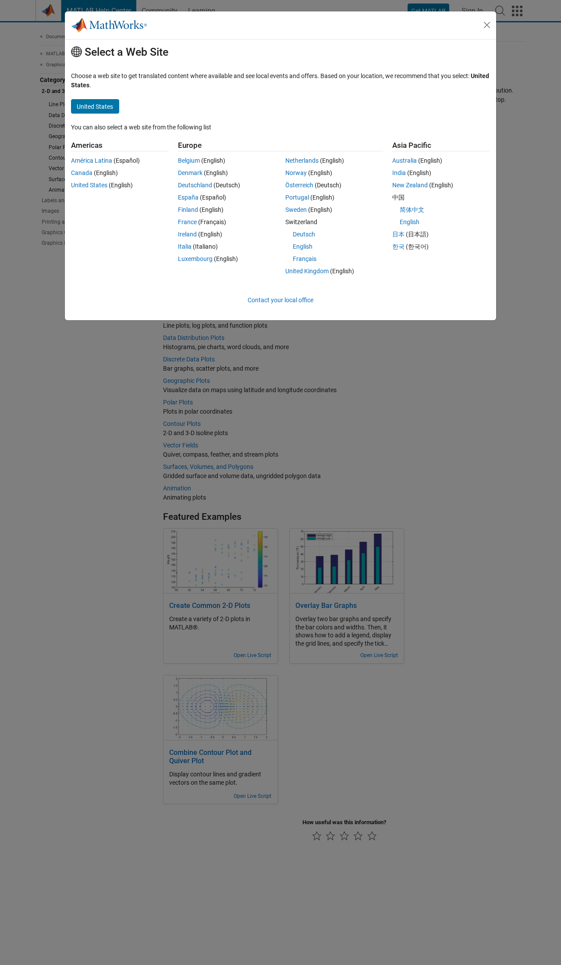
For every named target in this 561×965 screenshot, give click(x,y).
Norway (296, 172)
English (302, 246)
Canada (81, 172)
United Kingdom (307, 271)
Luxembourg (195, 258)
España (188, 197)
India (399, 172)
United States (89, 185)
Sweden (296, 209)
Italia (185, 246)
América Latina (91, 160)
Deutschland (195, 185)
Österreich (299, 185)
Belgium (189, 160)
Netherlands (302, 160)
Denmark (190, 172)
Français (304, 258)
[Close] (487, 25)
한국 (398, 246)
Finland (188, 209)
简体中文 (412, 209)
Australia (404, 160)
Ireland (187, 234)
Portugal (297, 197)
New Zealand (410, 185)
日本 (398, 234)
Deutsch (304, 234)
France (187, 221)
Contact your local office (280, 300)
